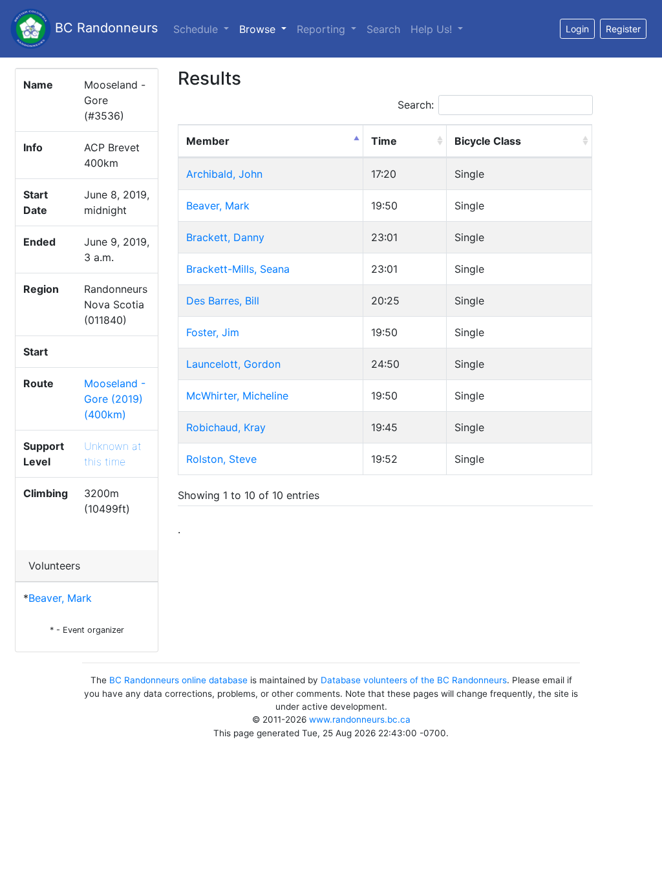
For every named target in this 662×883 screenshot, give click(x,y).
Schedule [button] (197, 29)
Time (384, 140)
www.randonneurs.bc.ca (360, 719)
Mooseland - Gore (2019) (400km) (114, 399)
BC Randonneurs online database (178, 680)
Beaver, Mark (60, 597)
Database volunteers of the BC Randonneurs (414, 680)
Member (208, 140)
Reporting (322, 29)
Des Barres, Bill (222, 300)
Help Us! (433, 29)
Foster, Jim (212, 332)
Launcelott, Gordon (233, 363)
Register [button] (623, 28)
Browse (265, 29)
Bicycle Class (487, 140)
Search (383, 29)
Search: (416, 104)
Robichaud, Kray (226, 427)
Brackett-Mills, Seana (238, 268)
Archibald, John (224, 173)
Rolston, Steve (221, 458)
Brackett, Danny (225, 237)
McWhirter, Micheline (237, 395)
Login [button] (577, 28)
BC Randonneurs (104, 28)
